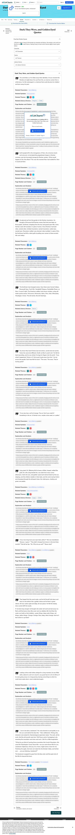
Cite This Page (56, 813)
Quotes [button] (21, 19)
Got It (23, 13)
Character (16, 48)
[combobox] (49, 2)
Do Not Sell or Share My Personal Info (56, 827)
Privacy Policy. (12, 833)
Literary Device (18, 62)
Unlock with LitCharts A (39, 191)
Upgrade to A (67, 8)
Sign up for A (69, 2)
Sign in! (42, 135)
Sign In (62, 2)
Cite (42, 104)
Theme (16, 55)
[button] (2, 19)
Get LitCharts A (38, 131)
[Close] (72, 827)
